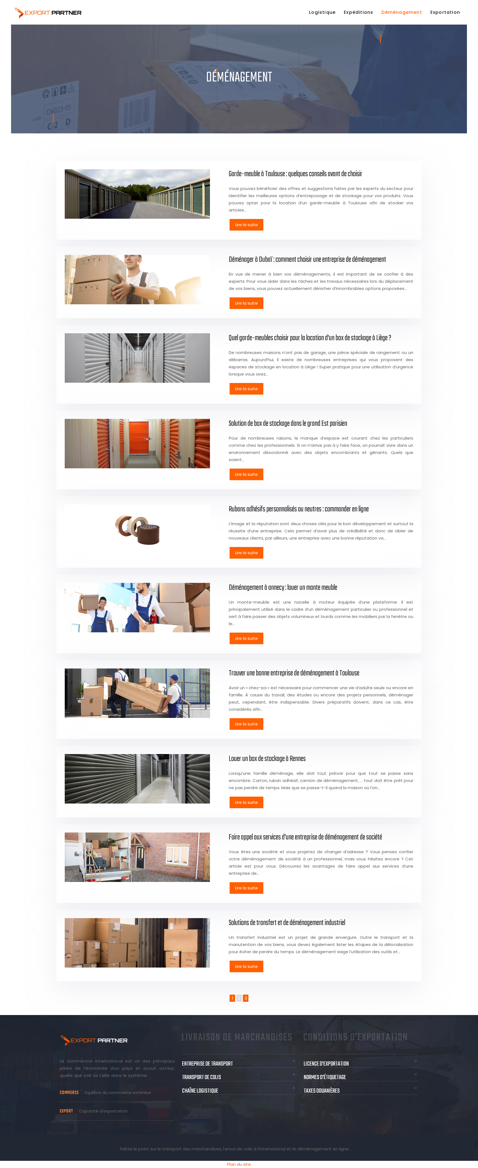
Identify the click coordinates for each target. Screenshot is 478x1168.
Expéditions (358, 12)
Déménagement (401, 12)
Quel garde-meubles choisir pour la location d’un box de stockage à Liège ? (310, 338)
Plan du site (239, 1164)
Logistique (322, 12)
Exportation (445, 12)
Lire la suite (246, 225)
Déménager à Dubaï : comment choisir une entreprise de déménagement (307, 260)
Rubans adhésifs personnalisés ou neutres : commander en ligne (299, 509)
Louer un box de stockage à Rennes (267, 759)
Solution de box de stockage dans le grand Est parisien (288, 424)
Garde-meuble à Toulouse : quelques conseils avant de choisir (295, 174)
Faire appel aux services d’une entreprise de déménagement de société (305, 837)
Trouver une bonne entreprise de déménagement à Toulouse (294, 673)
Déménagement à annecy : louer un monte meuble (283, 588)
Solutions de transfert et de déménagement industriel (287, 923)
